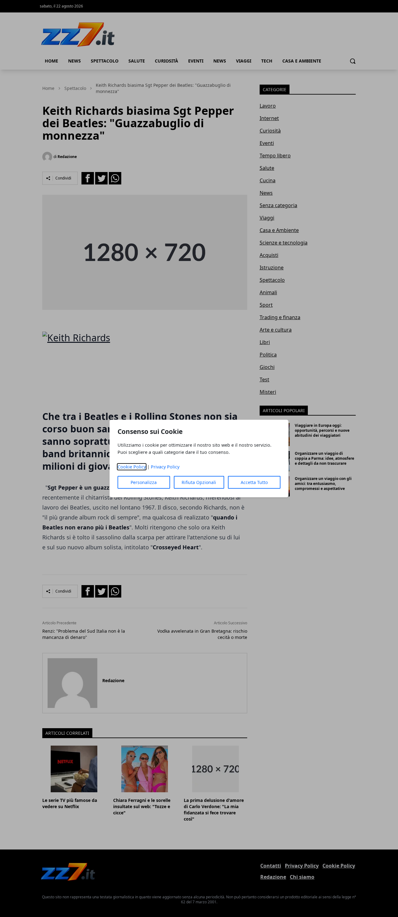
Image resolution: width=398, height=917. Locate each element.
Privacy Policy (165, 467)
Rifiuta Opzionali (199, 482)
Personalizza (144, 482)
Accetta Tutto (254, 482)
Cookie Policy (132, 467)
